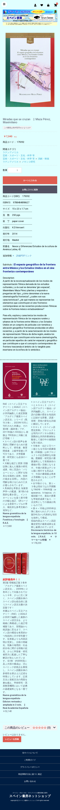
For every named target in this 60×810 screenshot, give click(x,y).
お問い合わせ (30, 781)
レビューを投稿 (12, 739)
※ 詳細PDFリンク (22, 255)
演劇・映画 (43, 158)
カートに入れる (30, 180)
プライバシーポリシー (30, 767)
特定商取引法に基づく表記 (30, 774)
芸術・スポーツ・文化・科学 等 (19, 155)
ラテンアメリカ (10, 152)
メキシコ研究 (28, 161)
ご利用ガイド (30, 760)
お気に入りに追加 (30, 189)
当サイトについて (30, 753)
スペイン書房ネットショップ (30, 796)
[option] (30, 70)
